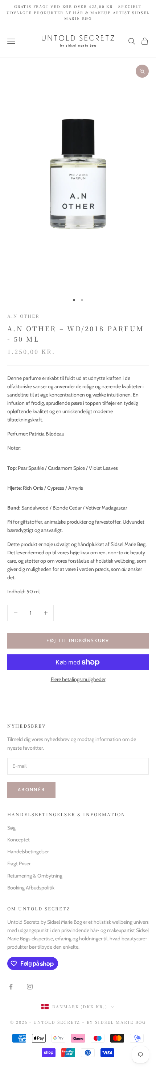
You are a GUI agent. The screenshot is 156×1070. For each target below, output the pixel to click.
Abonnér (31, 789)
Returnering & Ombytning (34, 875)
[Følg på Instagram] (29, 986)
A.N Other (23, 316)
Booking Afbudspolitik (30, 887)
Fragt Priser (18, 863)
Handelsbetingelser (28, 851)
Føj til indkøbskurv (77, 640)
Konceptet (18, 839)
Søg (11, 827)
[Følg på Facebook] (11, 986)
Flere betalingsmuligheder (78, 679)
